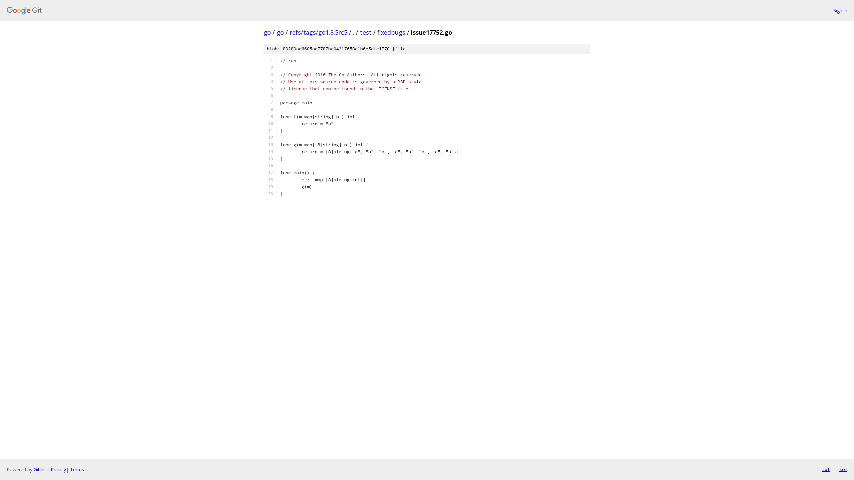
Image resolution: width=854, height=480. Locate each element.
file (400, 49)
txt (826, 469)
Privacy (58, 469)
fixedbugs (391, 32)
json (842, 469)
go (267, 32)
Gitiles (40, 469)
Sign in (840, 10)
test (366, 32)
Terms (77, 469)
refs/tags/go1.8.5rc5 (318, 32)
